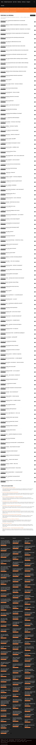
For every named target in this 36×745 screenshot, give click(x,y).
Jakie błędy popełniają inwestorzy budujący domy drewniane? (29, 670)
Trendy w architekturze (13, 11)
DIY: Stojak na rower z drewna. (7, 523)
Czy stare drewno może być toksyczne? (8, 235)
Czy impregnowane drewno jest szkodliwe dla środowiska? (17, 623)
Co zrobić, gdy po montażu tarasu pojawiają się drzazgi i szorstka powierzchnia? (6, 600)
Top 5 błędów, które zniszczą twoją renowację (9, 88)
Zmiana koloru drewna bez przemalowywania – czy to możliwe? (12, 214)
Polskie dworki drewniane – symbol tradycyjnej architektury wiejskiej (12, 527)
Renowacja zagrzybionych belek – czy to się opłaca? (10, 370)
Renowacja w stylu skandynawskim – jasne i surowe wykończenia (12, 155)
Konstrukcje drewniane (13, 8)
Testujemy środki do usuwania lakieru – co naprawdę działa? (11, 472)
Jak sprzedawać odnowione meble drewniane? (9, 450)
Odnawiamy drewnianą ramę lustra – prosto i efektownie (11, 197)
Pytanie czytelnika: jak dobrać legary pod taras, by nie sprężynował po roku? (5, 575)
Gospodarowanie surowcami (4, 740)
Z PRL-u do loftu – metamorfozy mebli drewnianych (10, 117)
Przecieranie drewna (29, 740)
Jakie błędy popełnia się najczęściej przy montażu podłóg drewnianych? (17, 712)
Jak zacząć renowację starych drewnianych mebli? (10, 227)
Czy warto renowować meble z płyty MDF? (8, 138)
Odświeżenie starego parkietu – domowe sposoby (10, 396)
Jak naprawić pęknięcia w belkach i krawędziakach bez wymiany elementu (14, 24)
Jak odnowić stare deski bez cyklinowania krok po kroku (11, 41)
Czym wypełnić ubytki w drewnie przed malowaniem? (10, 455)
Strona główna (2, 13)
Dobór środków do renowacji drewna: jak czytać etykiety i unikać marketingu (14, 62)
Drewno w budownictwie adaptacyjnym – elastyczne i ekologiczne (12, 496)
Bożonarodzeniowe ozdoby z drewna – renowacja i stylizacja (12, 83)
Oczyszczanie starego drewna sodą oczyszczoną (10, 286)
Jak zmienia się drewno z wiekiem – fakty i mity (9, 463)
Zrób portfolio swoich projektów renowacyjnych (9, 273)
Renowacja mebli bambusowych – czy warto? (9, 299)
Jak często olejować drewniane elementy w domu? (5, 635)
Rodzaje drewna (26, 8)
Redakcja (19, 1)
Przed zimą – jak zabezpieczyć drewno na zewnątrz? (10, 349)
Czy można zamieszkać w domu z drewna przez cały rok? (29, 648)
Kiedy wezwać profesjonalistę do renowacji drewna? (10, 223)
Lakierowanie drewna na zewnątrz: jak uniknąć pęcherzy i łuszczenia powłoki (14, 50)
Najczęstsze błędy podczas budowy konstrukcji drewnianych (11, 514)
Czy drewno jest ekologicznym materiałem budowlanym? (29, 596)
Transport (23, 741)
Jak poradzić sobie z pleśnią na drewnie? (8, 404)
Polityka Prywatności (8, 1)
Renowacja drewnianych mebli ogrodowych (8, 408)
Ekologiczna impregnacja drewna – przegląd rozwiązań (10, 400)
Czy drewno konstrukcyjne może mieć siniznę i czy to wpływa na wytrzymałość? (5, 588)
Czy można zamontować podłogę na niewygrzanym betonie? (17, 718)
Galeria (25, 739)
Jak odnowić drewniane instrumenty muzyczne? (9, 379)
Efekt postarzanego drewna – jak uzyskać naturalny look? (11, 315)
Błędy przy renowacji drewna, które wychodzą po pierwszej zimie (12, 37)
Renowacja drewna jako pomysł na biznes (8, 429)
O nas (16, 740)
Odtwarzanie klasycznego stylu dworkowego (9, 168)
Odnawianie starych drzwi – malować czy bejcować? (10, 134)
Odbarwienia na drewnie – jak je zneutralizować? (9, 391)
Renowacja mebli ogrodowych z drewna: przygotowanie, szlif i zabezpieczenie (15, 33)
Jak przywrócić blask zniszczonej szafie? (8, 366)
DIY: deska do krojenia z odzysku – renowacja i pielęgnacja (11, 176)
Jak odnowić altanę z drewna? (6, 290)
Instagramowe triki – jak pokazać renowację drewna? (10, 476)
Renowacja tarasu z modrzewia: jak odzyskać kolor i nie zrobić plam (13, 20)
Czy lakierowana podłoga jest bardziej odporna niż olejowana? (30, 547)
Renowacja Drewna (3, 21)
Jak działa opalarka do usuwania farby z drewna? (9, 421)
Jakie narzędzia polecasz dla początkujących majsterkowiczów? (18, 563)
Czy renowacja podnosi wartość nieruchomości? (9, 244)
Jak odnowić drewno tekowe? (6, 79)
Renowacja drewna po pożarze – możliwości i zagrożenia (11, 353)
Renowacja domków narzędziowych (7, 100)
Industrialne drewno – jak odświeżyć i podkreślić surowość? (11, 303)
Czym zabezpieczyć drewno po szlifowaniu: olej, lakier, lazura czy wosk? (14, 54)
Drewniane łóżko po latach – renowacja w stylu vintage (10, 121)
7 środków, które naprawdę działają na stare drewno (10, 210)
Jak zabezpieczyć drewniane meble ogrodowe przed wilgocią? (30, 629)
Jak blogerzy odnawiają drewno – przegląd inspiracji (10, 320)
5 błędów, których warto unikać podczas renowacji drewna (11, 269)
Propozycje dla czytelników (4, 742)
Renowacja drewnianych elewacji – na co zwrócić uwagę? (11, 480)
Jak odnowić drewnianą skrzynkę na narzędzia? (9, 425)
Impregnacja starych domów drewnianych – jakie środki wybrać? (12, 189)
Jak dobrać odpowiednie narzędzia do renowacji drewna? (11, 387)
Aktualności (2, 739)
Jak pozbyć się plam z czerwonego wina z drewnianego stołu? (17, 688)
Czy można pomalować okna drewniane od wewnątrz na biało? (18, 665)
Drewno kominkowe (11, 739)
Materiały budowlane (11, 740)
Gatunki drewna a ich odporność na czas (8, 206)
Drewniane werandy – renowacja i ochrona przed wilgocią (11, 324)
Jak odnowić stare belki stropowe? (7, 231)
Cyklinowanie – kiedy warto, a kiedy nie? (8, 172)
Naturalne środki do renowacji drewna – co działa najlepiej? (11, 358)
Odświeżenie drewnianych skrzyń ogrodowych (9, 307)
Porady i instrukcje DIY (20, 8)
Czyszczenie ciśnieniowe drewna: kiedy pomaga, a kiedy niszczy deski (13, 71)
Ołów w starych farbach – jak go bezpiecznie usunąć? (10, 446)
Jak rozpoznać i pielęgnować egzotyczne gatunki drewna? (11, 180)
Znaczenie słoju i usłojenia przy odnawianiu (8, 341)
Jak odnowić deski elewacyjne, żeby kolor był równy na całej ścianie (13, 45)
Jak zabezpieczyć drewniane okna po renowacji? (9, 345)
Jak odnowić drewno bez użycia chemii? (8, 252)
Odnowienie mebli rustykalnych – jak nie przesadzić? (10, 159)
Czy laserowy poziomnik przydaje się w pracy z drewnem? (17, 629)
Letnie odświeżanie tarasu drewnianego (8, 438)
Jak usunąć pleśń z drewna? (6, 624)
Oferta (18, 740)
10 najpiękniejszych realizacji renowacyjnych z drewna (10, 142)
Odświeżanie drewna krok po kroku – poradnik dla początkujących (12, 332)
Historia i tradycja (6, 8)
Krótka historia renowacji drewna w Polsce (8, 151)
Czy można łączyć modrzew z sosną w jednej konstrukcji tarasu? (6, 561)
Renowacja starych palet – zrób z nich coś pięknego (10, 261)
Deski (5, 739)
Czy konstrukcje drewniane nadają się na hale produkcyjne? (5, 725)
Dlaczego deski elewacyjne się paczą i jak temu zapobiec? (5, 581)
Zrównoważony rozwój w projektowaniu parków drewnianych (11, 505)
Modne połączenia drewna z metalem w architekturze (10, 518)
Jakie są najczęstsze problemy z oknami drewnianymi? (16, 658)
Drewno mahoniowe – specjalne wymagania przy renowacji (11, 434)
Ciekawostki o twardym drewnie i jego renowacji (9, 417)
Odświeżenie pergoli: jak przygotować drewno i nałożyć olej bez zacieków (14, 66)
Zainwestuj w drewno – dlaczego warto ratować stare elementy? (12, 277)
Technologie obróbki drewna (5, 11)
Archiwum (24, 1)
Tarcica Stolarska (19, 741)
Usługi (26, 741)
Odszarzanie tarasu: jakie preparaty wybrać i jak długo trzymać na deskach (14, 58)
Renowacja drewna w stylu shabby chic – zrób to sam (10, 412)
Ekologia (2, 8)
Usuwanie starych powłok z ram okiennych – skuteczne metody (12, 362)
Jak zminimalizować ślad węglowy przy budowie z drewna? (29, 636)
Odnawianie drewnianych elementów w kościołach (10, 96)
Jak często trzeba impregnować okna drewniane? (4, 619)
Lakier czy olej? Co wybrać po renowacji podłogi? (9, 130)
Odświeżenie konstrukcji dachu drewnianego (9, 109)
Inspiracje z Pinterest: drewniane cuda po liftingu (9, 282)
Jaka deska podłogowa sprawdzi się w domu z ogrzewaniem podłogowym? (18, 641)
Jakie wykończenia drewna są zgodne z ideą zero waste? (5, 663)
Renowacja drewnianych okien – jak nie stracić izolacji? (11, 311)
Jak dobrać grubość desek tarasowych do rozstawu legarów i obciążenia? (5, 554)
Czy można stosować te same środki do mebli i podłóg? (17, 705)
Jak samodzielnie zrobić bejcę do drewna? (8, 248)
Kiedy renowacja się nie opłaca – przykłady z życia (10, 147)
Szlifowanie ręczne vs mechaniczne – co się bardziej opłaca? (12, 294)
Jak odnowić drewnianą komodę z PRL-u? (8, 193)
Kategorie (28, 1)
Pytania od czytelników (3, 545)
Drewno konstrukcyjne (18, 739)
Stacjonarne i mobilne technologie (11, 741)
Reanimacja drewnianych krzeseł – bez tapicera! (9, 328)
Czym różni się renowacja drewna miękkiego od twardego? (11, 113)
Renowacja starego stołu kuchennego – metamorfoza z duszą (12, 239)
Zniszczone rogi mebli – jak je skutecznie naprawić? (10, 104)
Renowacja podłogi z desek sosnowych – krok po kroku (11, 467)
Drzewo (22, 739)
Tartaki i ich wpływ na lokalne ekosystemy (8, 487)
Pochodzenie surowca (22, 740)
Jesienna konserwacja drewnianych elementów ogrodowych (11, 75)
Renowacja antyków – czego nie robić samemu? (9, 459)
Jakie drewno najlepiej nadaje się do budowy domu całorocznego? (30, 693)
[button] (34, 1)
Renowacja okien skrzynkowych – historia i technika (10, 92)
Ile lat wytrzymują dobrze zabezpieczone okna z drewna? (17, 677)
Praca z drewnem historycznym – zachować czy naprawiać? (11, 265)
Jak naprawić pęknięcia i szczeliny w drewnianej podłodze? (11, 256)
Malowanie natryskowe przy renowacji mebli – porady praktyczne (12, 442)
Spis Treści (15, 1)
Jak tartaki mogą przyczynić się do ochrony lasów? (10, 492)
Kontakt (2, 5)
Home (2, 1)
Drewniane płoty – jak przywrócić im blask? (8, 383)
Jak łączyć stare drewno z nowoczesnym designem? (10, 218)
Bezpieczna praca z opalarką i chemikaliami (8, 185)
